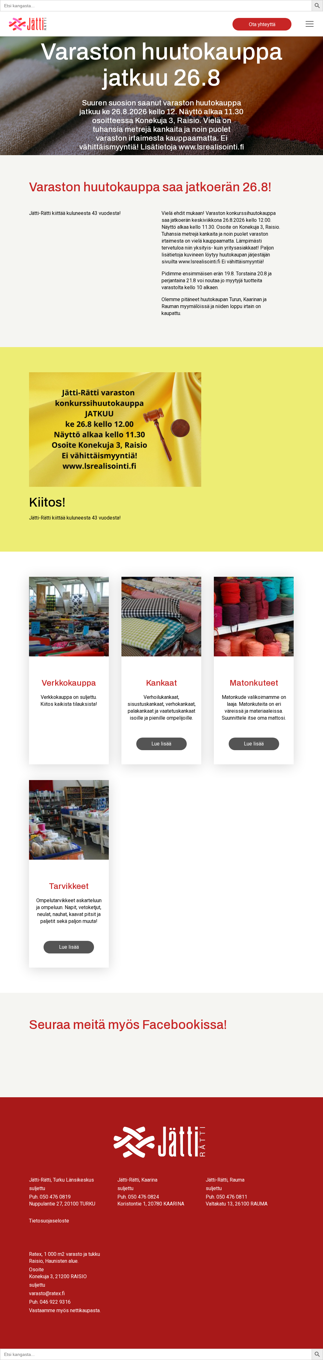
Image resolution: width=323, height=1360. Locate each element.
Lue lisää (161, 744)
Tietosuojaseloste (49, 1221)
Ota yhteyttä (262, 24)
